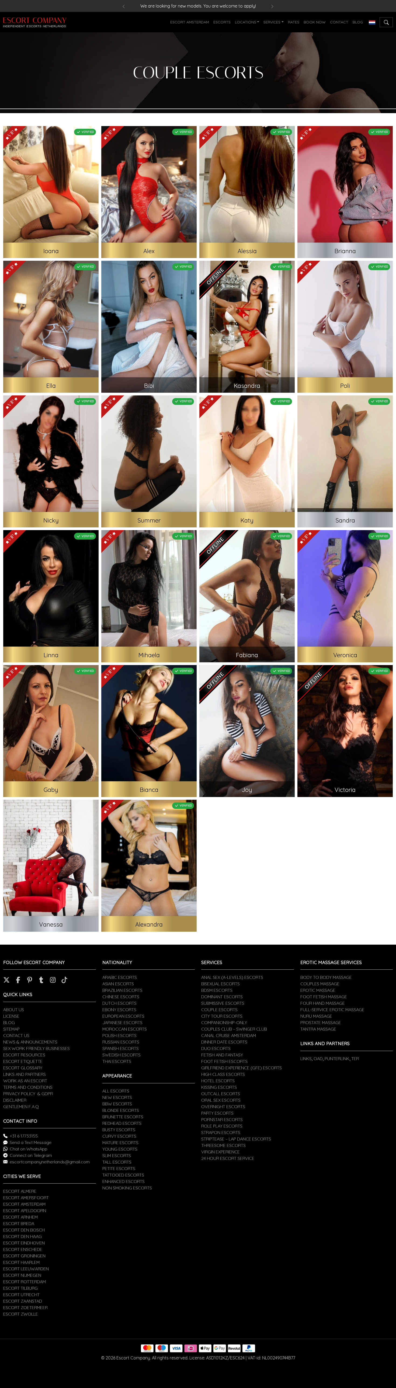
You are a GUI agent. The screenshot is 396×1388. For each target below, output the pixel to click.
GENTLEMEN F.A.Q (21, 1106)
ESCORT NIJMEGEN (22, 1275)
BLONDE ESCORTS (120, 1110)
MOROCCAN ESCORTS (124, 1029)
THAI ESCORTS (116, 1061)
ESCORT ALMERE (19, 1191)
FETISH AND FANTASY (222, 1054)
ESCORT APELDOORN (24, 1210)
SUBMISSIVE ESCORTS (222, 1003)
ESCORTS (222, 22)
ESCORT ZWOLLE (20, 1314)
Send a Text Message (30, 1142)
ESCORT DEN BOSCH (24, 1230)
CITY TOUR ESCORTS (221, 1016)
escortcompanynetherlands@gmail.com (50, 1161)
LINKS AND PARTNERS (24, 1074)
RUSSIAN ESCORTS (120, 1042)
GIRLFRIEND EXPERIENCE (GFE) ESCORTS (241, 1067)
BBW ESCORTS (117, 1104)
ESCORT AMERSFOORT (26, 1197)
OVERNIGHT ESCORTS (223, 1106)
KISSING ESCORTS (219, 1087)
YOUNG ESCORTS (119, 1149)
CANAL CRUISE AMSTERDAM (228, 1035)
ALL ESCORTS (115, 1091)
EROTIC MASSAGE (317, 990)
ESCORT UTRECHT (21, 1294)
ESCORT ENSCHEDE (22, 1249)
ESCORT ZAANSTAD (22, 1301)
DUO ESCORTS (216, 1048)
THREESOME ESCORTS (223, 1145)
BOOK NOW (315, 22)
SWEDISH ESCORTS (121, 1054)
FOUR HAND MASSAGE (322, 1003)
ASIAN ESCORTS (118, 983)
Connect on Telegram (31, 1155)
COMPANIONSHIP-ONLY (224, 1022)
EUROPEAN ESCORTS (123, 1016)
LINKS (306, 1058)
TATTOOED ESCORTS (123, 1175)
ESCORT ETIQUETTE (23, 1061)
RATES (293, 22)
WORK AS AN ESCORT (25, 1080)
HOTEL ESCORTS (218, 1080)
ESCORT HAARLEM (21, 1262)
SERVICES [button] (271, 22)
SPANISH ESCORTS (120, 1048)
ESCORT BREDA (18, 1223)
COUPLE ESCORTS (219, 1009)
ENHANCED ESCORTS (123, 1181)
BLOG (358, 22)
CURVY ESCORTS (119, 1136)
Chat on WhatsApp (28, 1149)
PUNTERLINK (337, 1058)
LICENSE (11, 1016)
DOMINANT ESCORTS (222, 996)
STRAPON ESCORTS (220, 1132)
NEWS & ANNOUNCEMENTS (30, 1042)
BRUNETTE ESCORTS (122, 1116)
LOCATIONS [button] (245, 22)
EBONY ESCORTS (119, 1009)
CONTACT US (16, 1035)
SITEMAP (11, 1029)
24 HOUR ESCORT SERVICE (227, 1158)
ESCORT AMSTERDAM (189, 22)
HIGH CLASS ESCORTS (223, 1074)
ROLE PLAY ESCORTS (221, 1126)
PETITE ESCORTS (118, 1168)
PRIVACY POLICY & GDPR (28, 1093)
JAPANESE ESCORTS (122, 1022)
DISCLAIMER (14, 1100)
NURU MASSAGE (316, 1016)
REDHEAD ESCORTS (121, 1123)
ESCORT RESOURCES (24, 1054)
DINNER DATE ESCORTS (224, 1042)
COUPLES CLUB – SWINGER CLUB (234, 1029)
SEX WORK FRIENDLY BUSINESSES (36, 1048)
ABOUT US (13, 1009)
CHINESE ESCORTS (120, 996)
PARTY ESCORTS (217, 1113)
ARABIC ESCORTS (119, 977)
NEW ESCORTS (117, 1097)
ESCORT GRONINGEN (24, 1255)
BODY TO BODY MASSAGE (326, 977)
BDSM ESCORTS (216, 990)
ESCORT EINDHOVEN (24, 1243)
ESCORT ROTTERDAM (24, 1281)
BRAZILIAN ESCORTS (122, 990)
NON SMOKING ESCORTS (127, 1188)
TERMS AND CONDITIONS (28, 1087)
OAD (318, 1058)
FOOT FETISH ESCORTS (224, 1061)
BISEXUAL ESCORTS (220, 983)
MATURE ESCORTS (120, 1142)
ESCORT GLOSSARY (22, 1067)
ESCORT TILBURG (20, 1288)
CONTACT (339, 22)
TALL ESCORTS (116, 1162)
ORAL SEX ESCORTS (221, 1100)
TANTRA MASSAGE (318, 1029)
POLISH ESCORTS (119, 1035)
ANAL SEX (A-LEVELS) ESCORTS (232, 977)
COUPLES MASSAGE (319, 983)
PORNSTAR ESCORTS (222, 1119)
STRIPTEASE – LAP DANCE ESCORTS (236, 1139)
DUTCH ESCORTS (119, 1003)
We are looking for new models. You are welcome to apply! (198, 6)
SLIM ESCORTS (116, 1155)
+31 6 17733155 (24, 1136)
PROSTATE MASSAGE (320, 1022)
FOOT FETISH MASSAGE (323, 996)
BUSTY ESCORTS (118, 1129)
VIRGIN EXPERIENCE (220, 1151)
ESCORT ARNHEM (20, 1217)
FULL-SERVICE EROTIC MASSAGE (332, 1009)
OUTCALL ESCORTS (220, 1093)
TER (355, 1058)
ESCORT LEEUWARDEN (26, 1268)
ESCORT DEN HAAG (22, 1236)
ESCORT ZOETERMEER (25, 1307)
